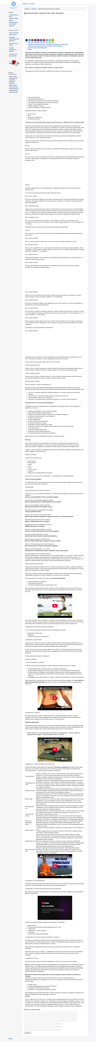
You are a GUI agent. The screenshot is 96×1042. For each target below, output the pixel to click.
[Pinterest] (38, 40)
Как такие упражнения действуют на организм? (41, 42)
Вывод (30, 49)
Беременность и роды (13, 15)
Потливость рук (13, 92)
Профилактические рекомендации (37, 47)
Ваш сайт (58, 1029)
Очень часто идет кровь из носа (14, 33)
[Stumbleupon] (44, 40)
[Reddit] (41, 40)
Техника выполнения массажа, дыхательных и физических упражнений (48, 44)
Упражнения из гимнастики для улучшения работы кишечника (45, 46)
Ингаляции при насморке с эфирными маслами (13, 80)
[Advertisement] (55, 28)
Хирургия (34, 9)
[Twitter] (29, 40)
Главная (27, 9)
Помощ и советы (13, 18)
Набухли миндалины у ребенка (12, 49)
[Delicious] (47, 40)
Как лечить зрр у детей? (13, 44)
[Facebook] (26, 40)
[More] (53, 40)
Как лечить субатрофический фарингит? (14, 38)
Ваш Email (59, 1026)
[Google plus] (32, 40)
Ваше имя (58, 1024)
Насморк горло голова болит (13, 54)
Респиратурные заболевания (13, 23)
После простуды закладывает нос (13, 87)
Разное (11, 20)
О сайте (10, 1038)
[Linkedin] (35, 40)
